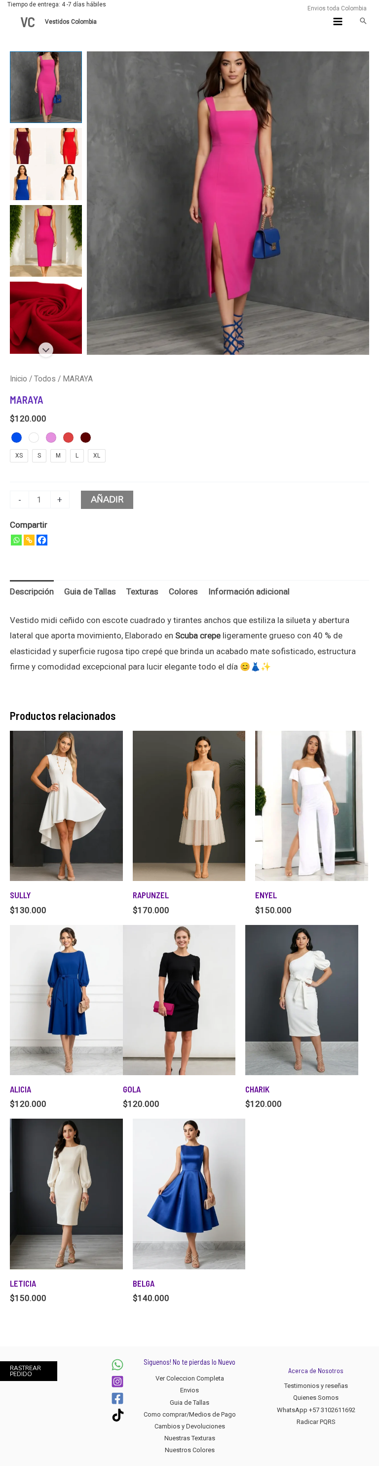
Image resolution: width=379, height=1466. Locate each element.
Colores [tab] (183, 591)
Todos (45, 378)
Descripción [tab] (32, 591)
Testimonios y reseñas (316, 1385)
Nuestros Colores (190, 1450)
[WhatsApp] (117, 1364)
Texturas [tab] (142, 591)
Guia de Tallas (189, 1402)
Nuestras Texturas (189, 1438)
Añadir (107, 499)
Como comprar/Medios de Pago (190, 1414)
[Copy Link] (29, 540)
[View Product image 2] (46, 164)
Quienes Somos (316, 1397)
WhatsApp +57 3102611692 (316, 1410)
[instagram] (117, 1381)
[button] (363, 21)
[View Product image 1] (46, 87)
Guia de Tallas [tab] (90, 591)
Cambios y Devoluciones (189, 1426)
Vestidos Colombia (71, 21)
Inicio (18, 378)
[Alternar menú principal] (338, 21)
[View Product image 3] (46, 241)
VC (27, 21)
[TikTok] (118, 1415)
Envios (189, 1390)
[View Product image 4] (46, 317)
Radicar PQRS (316, 1421)
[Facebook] (42, 540)
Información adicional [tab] (249, 591)
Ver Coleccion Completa (189, 1378)
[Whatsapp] (16, 540)
